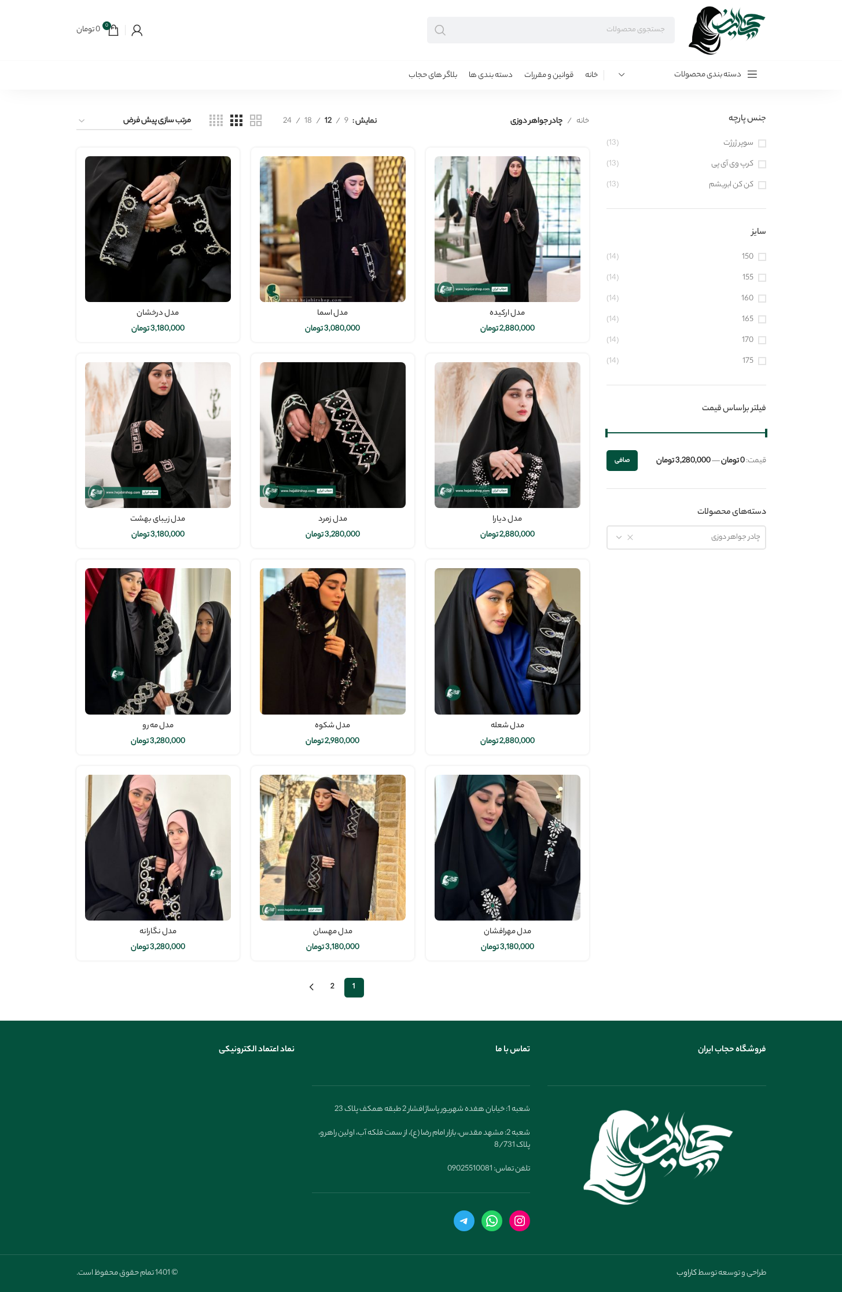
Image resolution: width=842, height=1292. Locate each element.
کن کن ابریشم (731, 185)
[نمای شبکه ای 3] (236, 121)
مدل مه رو (158, 725)
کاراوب (686, 1273)
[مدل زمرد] (333, 435)
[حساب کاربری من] (137, 30)
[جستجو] (440, 30)
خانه (582, 121)
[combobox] (686, 537)
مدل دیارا (507, 519)
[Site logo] (726, 29)
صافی (622, 460)
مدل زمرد (332, 519)
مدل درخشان (158, 313)
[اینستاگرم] (519, 1220)
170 (747, 340)
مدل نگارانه (158, 931)
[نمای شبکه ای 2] (256, 121)
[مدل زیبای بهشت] (158, 435)
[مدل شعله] (507, 641)
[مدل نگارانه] (158, 848)
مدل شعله (507, 725)
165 (747, 320)
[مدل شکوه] (333, 641)
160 (747, 299)
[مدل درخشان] (158, 229)
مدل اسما (332, 313)
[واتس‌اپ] (491, 1220)
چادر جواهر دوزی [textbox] (735, 537)
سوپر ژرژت (738, 143)
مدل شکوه (332, 725)
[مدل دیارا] (507, 435)
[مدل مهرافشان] (507, 848)
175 (747, 361)
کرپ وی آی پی (732, 164)
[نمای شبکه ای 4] (216, 121)
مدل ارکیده (507, 313)
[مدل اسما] (333, 229)
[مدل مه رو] (158, 641)
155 (747, 278)
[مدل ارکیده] (507, 229)
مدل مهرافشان (507, 931)
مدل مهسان (332, 931)
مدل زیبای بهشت (157, 519)
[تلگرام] (464, 1220)
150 (747, 257)
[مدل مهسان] (333, 848)
